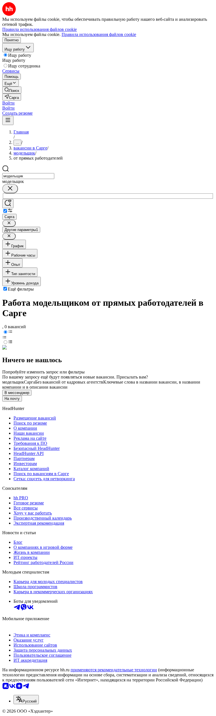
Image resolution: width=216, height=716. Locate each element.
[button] (8, 103)
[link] (11, 90)
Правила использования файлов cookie (99, 34)
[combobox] (28, 176)
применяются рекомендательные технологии (114, 669)
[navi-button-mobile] (8, 120)
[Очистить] (10, 188)
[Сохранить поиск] (8, 203)
